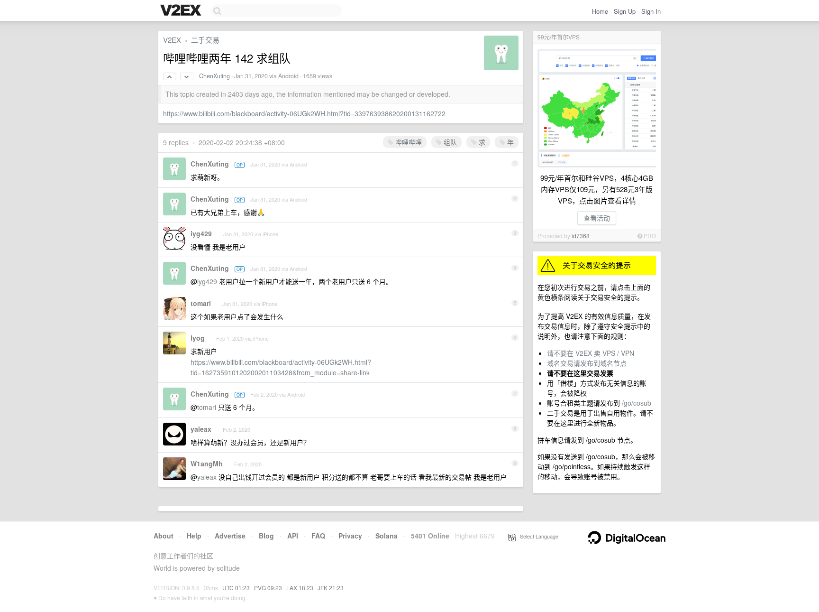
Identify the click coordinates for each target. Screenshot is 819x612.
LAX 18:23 (299, 588)
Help (194, 535)
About (163, 535)
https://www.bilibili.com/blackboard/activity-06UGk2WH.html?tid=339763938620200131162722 (304, 113)
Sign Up (625, 11)
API (292, 535)
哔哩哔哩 (407, 142)
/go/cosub (636, 403)
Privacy (350, 535)
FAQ (318, 535)
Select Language (537, 536)
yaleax (201, 429)
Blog (266, 535)
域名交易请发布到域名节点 (587, 363)
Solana (386, 535)
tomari (201, 303)
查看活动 (596, 218)
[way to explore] (182, 11)
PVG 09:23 (268, 588)
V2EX (172, 40)
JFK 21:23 (331, 588)
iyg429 (201, 233)
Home (600, 11)
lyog (198, 338)
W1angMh (207, 463)
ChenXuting (214, 76)
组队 (449, 142)
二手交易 (205, 40)
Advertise (230, 535)
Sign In (651, 11)
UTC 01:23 (236, 588)
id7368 (581, 236)
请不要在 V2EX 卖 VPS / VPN (590, 353)
